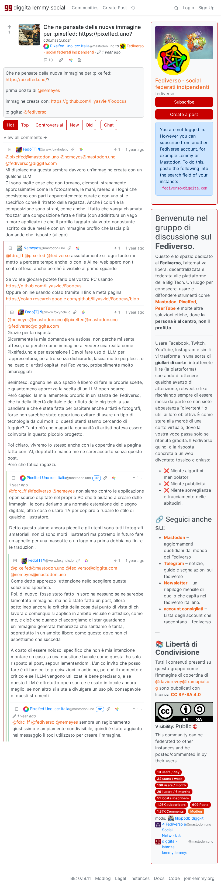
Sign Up (206, 7)
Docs (159, 878)
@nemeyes (49, 90)
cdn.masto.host (57, 40)
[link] (61, 60)
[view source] (79, 60)
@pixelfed (35, 255)
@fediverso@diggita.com (31, 163)
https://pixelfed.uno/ (26, 79)
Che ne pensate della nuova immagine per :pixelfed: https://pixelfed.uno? (92, 30)
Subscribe (184, 102)
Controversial (49, 125)
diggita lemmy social (39, 7)
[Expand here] (29, 34)
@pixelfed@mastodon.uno (32, 156)
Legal (120, 878)
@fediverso (35, 112)
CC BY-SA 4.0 (186, 694)
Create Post (115, 7)
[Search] (176, 7)
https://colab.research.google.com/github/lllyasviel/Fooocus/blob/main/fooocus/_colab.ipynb (101, 298)
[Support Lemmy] (133, 7)
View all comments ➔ (25, 137)
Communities (85, 7)
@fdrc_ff (14, 255)
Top (25, 125)
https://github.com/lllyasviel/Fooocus (88, 101)
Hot (10, 125)
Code (174, 878)
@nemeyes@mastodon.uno (88, 156)
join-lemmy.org (199, 878)
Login (188, 7)
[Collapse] (9, 149)
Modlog (196, 811)
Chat (109, 125)
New (74, 125)
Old (89, 125)
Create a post (184, 114)
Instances (140, 878)
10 (51, 60)
